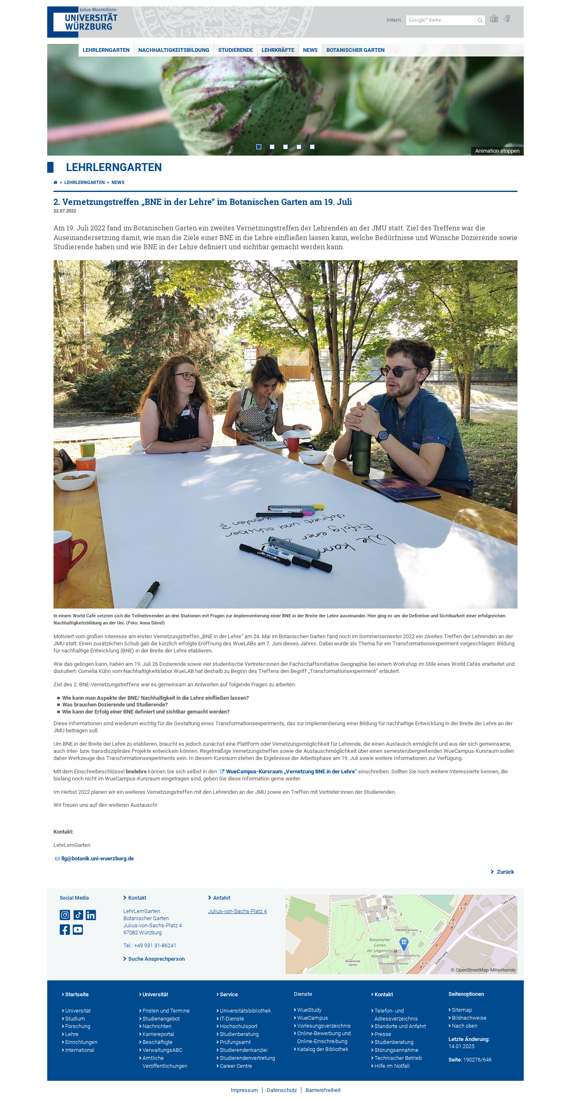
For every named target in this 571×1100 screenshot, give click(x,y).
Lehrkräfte (278, 50)
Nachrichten (157, 1026)
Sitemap (462, 1010)
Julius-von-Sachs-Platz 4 (237, 911)
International (79, 1050)
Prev (61, 100)
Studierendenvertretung (247, 1058)
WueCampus (312, 1018)
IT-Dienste (232, 1019)
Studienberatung (239, 1034)
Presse (383, 1034)
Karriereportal (158, 1034)
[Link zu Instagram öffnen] (65, 915)
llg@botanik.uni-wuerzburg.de (97, 858)
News (310, 50)
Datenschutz (282, 1090)
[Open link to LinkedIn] (91, 915)
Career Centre (236, 1066)
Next (509, 100)
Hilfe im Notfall (392, 1066)
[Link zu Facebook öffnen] (65, 930)
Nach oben (464, 1026)
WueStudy (309, 1010)
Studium (75, 1019)
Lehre (72, 1034)
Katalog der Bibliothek (322, 1049)
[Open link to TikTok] (78, 915)
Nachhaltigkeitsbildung (173, 50)
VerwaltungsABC (162, 1050)
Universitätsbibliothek (245, 1011)
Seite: (455, 1060)
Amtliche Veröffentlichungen (165, 1062)
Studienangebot (161, 1019)
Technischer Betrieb (398, 1058)
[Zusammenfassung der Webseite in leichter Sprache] (494, 19)
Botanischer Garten (355, 50)
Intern (394, 20)
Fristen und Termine (166, 1011)
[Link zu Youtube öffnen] (78, 930)
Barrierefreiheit (323, 1090)
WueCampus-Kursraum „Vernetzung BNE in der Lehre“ (291, 771)
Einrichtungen (81, 1042)
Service (229, 994)
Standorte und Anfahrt (400, 1026)
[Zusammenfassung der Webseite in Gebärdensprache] (506, 19)
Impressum (244, 1090)
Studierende (235, 50)
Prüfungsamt (235, 1042)
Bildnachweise (469, 1018)
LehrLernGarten (106, 50)
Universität (78, 1011)
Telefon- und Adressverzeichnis (396, 1015)
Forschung (77, 1026)
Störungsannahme (396, 1050)
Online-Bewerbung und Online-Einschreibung (324, 1037)
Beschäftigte (158, 1042)
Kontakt (137, 898)
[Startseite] (56, 182)
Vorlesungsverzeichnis (324, 1026)
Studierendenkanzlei (244, 1050)
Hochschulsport (238, 1026)
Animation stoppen (497, 151)
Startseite (77, 994)
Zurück (505, 872)
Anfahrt (221, 898)
